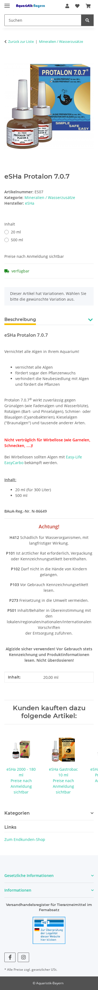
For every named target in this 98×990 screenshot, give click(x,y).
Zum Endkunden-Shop (24, 839)
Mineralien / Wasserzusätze (49, 197)
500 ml (17, 239)
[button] (67, 6)
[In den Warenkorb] (8, 59)
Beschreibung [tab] (20, 319)
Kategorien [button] (17, 813)
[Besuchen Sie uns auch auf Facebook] (10, 957)
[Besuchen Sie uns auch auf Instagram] (23, 957)
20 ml (16, 231)
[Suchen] (87, 20)
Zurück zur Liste (21, 41)
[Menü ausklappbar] (7, 3)
